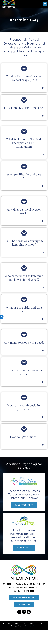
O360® (17, 623)
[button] (45, 4)
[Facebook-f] (19, 612)
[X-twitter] (29, 612)
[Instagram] (24, 612)
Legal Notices (34, 626)
